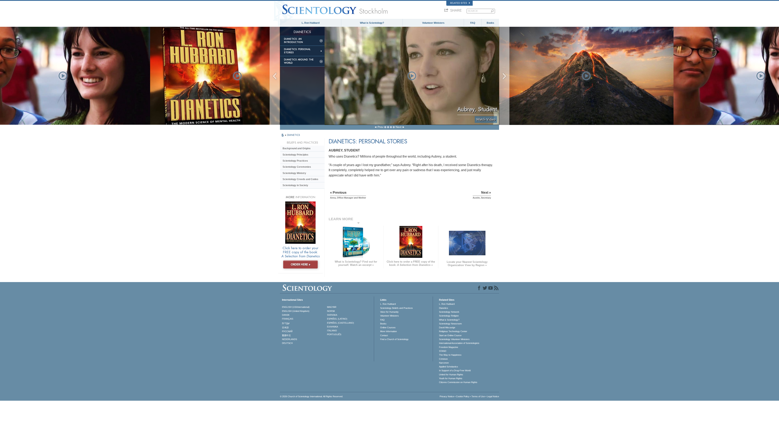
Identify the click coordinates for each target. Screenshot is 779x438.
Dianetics (443, 308)
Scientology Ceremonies (297, 166)
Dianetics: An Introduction (293, 40)
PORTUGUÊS (334, 334)
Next (398, 127)
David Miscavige (447, 327)
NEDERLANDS (289, 339)
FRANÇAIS (287, 319)
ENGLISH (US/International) (296, 307)
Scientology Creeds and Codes (300, 179)
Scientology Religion (449, 316)
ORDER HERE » (300, 264)
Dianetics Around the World (299, 61)
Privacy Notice (447, 396)
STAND (442, 351)
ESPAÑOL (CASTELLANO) (340, 323)
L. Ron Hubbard (311, 22)
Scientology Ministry (294, 173)
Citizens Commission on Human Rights (458, 382)
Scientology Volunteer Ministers (454, 339)
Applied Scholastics (448, 366)
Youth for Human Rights (450, 378)
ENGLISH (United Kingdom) (295, 311)
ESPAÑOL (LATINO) (337, 319)
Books (490, 22)
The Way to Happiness (450, 355)
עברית (285, 323)
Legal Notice (493, 396)
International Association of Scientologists (459, 343)
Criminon (443, 359)
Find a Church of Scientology (394, 339)
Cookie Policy (462, 396)
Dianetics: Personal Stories (297, 50)
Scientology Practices (295, 160)
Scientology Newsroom (450, 323)
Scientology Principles (295, 154)
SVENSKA (332, 315)
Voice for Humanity (389, 312)
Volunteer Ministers (433, 22)
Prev (380, 127)
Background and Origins (297, 148)
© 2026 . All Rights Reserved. (311, 396)
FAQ (472, 22)
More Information (388, 331)
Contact (384, 335)
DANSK (285, 315)
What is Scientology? (372, 22)
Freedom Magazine (448, 347)
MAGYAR (331, 307)
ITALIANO (332, 330)
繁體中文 (286, 335)
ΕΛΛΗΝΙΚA (332, 326)
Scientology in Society (295, 185)
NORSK (331, 311)
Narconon (444, 363)
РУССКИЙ (287, 331)
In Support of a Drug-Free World (455, 370)
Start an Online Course (450, 335)
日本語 (285, 327)
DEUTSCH (287, 343)
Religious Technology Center (453, 331)
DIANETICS (293, 135)
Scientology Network (449, 312)
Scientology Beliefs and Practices (396, 308)
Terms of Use (478, 396)
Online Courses (388, 327)
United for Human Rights (451, 374)
